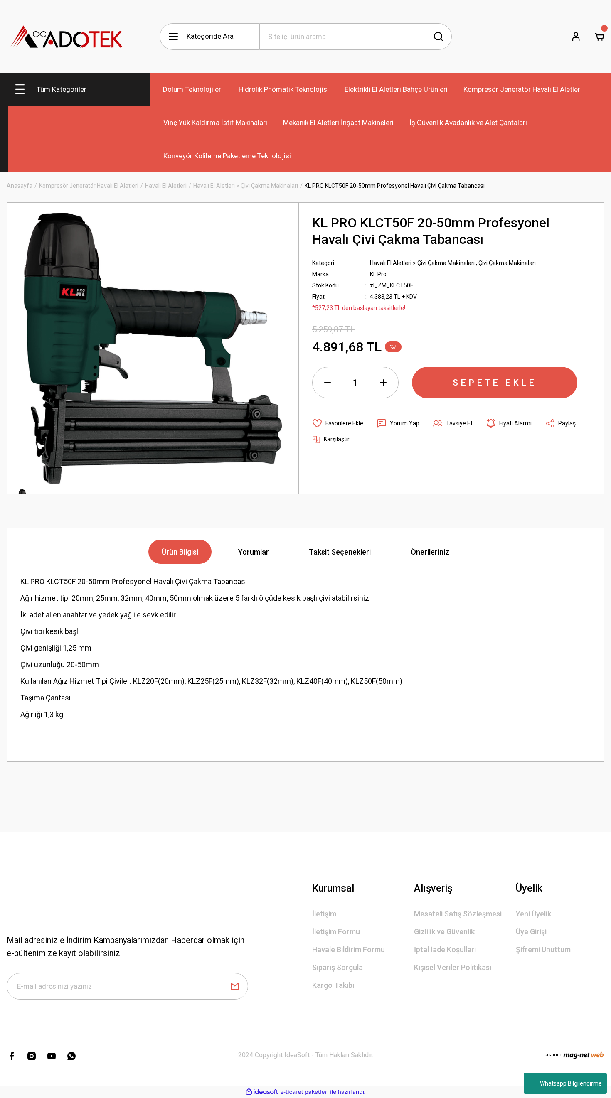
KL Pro (378, 274)
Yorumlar (253, 552)
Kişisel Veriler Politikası (452, 967)
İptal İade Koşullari (445, 949)
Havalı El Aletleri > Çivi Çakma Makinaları (422, 263)
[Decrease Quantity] (327, 382)
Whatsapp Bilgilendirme (571, 1083)
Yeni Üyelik (533, 913)
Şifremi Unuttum (543, 949)
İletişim (324, 913)
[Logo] (67, 36)
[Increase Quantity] (383, 382)
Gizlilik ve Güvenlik (444, 931)
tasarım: (553, 1055)
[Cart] (599, 36)
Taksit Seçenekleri (340, 552)
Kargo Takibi (333, 985)
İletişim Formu (336, 931)
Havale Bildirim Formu (348, 949)
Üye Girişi (531, 931)
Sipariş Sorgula (337, 967)
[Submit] (235, 986)
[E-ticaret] (304, 1092)
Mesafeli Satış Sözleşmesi (458, 913)
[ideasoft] (261, 1092)
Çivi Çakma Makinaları (507, 263)
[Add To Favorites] (337, 423)
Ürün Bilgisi (180, 552)
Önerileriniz (430, 552)
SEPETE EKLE (495, 383)
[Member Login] (576, 36)
